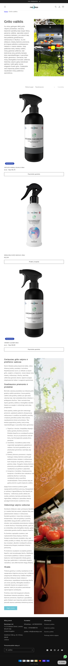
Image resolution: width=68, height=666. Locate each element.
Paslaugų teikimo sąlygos (51, 635)
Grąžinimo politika (49, 628)
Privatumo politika (49, 624)
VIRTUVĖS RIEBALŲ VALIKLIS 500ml (14, 167)
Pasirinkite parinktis (34, 174)
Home (6, 11)
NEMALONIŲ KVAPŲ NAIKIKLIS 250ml (14, 255)
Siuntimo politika (49, 631)
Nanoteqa (36, 663)
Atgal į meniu (11, 608)
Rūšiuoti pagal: (29, 87)
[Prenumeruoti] (32, 650)
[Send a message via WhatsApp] (65, 657)
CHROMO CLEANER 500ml (11, 342)
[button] (5, 7)
